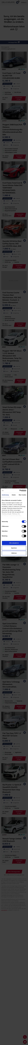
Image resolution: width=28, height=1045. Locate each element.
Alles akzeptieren (14, 543)
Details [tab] (14, 495)
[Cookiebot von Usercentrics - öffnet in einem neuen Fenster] (19, 491)
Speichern (14, 548)
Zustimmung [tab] (5, 495)
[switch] (24, 526)
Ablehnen (14, 553)
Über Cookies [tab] (22, 495)
